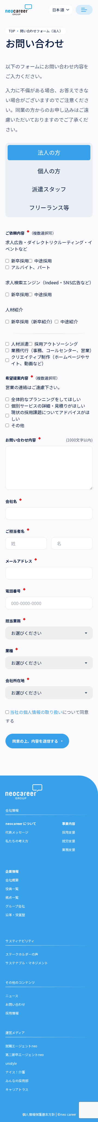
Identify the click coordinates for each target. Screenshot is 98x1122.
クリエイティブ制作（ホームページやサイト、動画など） (50, 360)
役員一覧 (12, 888)
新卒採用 (20, 260)
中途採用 (43, 260)
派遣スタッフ (49, 189)
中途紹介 (69, 321)
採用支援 (68, 832)
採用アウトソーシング (56, 344)
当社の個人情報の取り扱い (36, 712)
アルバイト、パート (30, 267)
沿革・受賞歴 (15, 914)
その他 (17, 425)
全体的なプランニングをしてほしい (46, 399)
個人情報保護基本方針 (38, 1114)
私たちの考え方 (16, 841)
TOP (12, 31)
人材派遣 (20, 344)
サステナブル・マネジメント (26, 962)
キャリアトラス (16, 1089)
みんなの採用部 (16, 1080)
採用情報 (12, 1013)
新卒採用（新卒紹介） (33, 321)
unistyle (11, 1063)
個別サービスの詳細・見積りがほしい (48, 405)
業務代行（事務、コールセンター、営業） (52, 350)
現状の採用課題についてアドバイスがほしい (50, 415)
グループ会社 (15, 906)
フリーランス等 (49, 207)
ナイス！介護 (15, 1072)
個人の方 (49, 171)
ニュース (11, 995)
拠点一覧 (12, 897)
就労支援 (68, 841)
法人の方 (49, 152)
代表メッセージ (16, 832)
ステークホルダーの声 (21, 954)
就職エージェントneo (21, 1046)
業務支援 (68, 849)
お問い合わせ (15, 1004)
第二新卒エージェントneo (24, 1054)
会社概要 (12, 880)
